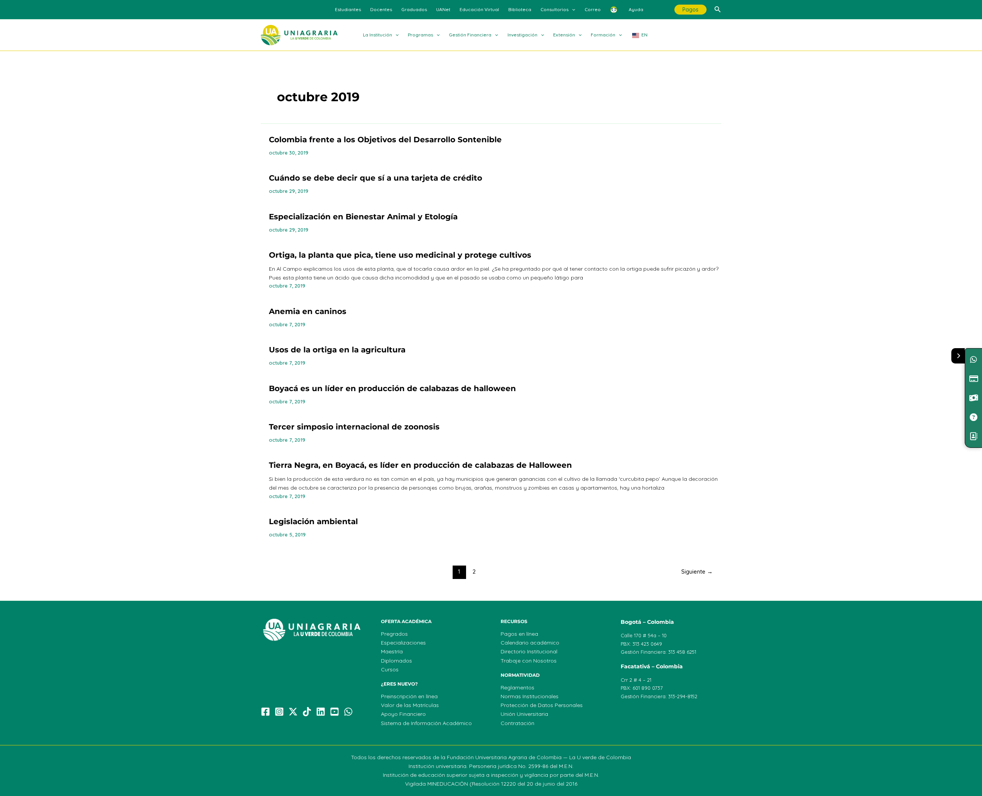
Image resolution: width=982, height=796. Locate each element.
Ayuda (636, 9)
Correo (593, 9)
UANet (443, 9)
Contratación (517, 723)
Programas (420, 35)
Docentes (381, 9)
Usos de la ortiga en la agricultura (337, 349)
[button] (571, 9)
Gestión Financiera (470, 35)
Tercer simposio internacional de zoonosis (354, 426)
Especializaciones (403, 642)
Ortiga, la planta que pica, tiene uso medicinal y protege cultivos (400, 255)
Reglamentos (517, 687)
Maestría (392, 651)
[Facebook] (265, 711)
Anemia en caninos (307, 311)
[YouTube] (334, 711)
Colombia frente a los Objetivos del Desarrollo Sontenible (385, 139)
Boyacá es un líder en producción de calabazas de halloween (392, 388)
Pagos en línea (519, 633)
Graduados (414, 9)
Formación (603, 35)
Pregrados (394, 633)
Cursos (390, 669)
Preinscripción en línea (409, 696)
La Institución (377, 35)
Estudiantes (348, 9)
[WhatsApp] (348, 711)
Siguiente (697, 571)
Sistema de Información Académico (426, 723)
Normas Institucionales (530, 696)
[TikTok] (306, 711)
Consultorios (554, 9)
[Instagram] (279, 711)
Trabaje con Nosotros (529, 660)
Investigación (522, 35)
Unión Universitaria (524, 713)
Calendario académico (530, 642)
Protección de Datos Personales (542, 705)
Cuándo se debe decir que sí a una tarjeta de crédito (375, 178)
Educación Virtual (479, 9)
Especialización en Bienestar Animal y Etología (363, 216)
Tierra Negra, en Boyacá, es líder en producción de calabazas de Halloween (420, 465)
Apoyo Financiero (403, 713)
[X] (293, 711)
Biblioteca (519, 9)
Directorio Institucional (529, 651)
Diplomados (396, 660)
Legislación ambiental (313, 521)
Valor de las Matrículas (410, 705)
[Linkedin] (320, 711)
